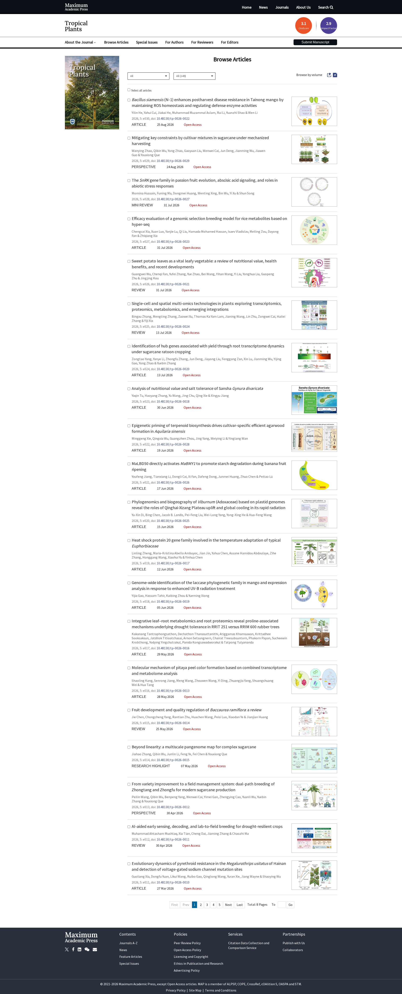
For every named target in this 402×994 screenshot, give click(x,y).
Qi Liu (183, 231)
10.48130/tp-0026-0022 (173, 118)
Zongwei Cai (266, 316)
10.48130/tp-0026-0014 (173, 723)
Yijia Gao (138, 595)
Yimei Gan (211, 797)
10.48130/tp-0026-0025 (173, 521)
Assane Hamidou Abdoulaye (248, 553)
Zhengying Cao (230, 797)
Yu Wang (174, 395)
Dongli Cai (179, 476)
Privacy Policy (176, 990)
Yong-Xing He (236, 515)
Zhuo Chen (248, 476)
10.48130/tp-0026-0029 (173, 161)
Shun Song (246, 193)
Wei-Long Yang (214, 515)
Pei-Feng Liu (193, 515)
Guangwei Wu (141, 274)
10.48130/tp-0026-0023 (173, 241)
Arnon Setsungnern (197, 638)
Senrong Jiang (164, 680)
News (123, 950)
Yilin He (137, 112)
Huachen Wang (202, 717)
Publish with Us (294, 943)
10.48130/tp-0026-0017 (173, 563)
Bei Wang (208, 274)
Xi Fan (192, 476)
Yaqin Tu (137, 395)
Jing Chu (188, 395)
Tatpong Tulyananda (239, 642)
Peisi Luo (220, 717)
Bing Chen (152, 515)
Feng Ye (185, 754)
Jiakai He (164, 112)
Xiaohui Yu (175, 557)
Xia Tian (184, 833)
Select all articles (141, 90)
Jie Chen (138, 717)
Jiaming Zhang (218, 833)
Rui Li (221, 112)
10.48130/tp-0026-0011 (173, 839)
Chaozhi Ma (240, 833)
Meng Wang (184, 680)
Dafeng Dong (207, 476)
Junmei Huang (228, 476)
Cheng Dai (198, 833)
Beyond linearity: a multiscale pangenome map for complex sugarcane (194, 746)
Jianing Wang (235, 316)
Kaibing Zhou (175, 595)
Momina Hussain (143, 193)
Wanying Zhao (142, 151)
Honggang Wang (154, 557)
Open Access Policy (187, 950)
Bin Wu (223, 193)
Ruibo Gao (194, 876)
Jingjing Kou (149, 278)
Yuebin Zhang (166, 363)
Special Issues (129, 963)
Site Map (195, 990)
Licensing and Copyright (191, 956)
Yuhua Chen (220, 553)
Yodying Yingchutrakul (165, 642)
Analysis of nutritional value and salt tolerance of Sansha (197, 388)
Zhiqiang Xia (148, 236)
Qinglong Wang (214, 876)
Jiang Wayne (250, 876)
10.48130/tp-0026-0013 (173, 690)
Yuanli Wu (249, 797)
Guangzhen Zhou (182, 438)
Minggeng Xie (141, 438)
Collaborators (293, 950)
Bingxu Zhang (141, 316)
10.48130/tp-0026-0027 (173, 199)
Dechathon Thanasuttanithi (198, 634)
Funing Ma (164, 193)
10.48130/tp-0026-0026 (173, 482)
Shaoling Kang (142, 680)
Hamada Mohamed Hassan (207, 231)
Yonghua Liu (251, 274)
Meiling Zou (258, 231)
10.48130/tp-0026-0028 (173, 444)
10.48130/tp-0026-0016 (173, 648)
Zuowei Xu (185, 316)
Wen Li (253, 112)
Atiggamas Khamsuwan (237, 634)
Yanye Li (158, 359)
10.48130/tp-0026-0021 (173, 284)
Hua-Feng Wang (260, 515)
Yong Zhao (175, 151)
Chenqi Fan (160, 274)
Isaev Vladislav (238, 231)
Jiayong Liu (212, 359)
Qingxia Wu (160, 438)
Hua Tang (147, 685)
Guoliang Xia (140, 876)
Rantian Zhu (181, 717)
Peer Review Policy (187, 943)
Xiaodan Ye (235, 717)
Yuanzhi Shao (235, 112)
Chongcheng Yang (158, 717)
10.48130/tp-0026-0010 (173, 882)
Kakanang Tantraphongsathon (154, 634)
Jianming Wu (244, 151)
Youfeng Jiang (142, 476)
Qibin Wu (159, 151)
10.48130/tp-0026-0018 (173, 401)
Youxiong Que (150, 155)
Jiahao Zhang (141, 754)
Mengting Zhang (165, 316)
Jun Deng (227, 151)
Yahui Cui (150, 112)
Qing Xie (201, 395)
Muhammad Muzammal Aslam (193, 112)
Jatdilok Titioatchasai (166, 638)
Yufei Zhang (177, 274)
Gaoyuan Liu (192, 151)
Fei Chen (199, 754)
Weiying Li (218, 438)
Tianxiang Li (162, 476)
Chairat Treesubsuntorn (230, 638)
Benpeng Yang (175, 797)
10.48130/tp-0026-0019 (173, 601)
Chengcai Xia (141, 231)
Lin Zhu (251, 316)
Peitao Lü (266, 476)
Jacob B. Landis (172, 515)
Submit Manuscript (315, 42)
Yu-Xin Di (138, 515)
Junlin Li (173, 754)
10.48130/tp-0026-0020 (173, 369)
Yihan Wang (224, 274)
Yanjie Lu (171, 231)
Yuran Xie (233, 876)
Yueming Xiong (198, 595)
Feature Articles (130, 956)
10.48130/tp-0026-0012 (173, 807)
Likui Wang (178, 876)
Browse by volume (309, 75)
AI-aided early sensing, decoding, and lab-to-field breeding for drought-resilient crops (207, 826)
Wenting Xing (207, 193)
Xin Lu (248, 359)
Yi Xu (233, 193)
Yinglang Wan (238, 438)
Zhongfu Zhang (177, 359)
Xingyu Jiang (220, 395)
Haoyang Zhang (156, 395)
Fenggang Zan (232, 359)
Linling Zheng (142, 553)
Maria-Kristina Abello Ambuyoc (175, 553)
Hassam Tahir (155, 595)
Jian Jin (204, 553)
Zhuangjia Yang (240, 680)
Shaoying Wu (272, 876)
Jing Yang (202, 438)
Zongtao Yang (142, 359)
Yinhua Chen (194, 557)
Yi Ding (223, 680)
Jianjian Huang (257, 717)
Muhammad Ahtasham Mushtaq (154, 833)
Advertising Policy (187, 970)
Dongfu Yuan (160, 876)
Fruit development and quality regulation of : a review (197, 709)
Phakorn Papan (260, 638)
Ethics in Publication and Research (198, 963)
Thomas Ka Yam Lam (209, 316)
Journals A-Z (128, 943)
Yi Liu (237, 274)
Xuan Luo (157, 231)
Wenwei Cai (211, 151)
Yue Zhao (193, 274)
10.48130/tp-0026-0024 (173, 326)
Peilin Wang (140, 797)
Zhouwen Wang (205, 680)
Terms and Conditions (220, 990)
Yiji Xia (148, 320)
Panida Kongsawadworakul (201, 642)
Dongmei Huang (184, 193)
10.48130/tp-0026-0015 (173, 760)
